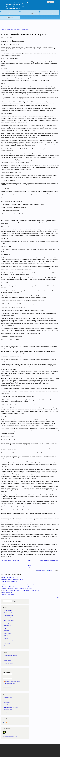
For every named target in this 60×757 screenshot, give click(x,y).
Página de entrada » (6, 29)
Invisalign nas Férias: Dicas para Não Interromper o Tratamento (18, 586)
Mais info (18, 8)
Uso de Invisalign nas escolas (9, 581)
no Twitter (50, 570)
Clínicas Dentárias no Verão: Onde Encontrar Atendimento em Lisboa (19, 585)
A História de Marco (7, 592)
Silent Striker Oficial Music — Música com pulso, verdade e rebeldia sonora (20, 590)
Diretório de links (7, 625)
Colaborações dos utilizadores (10, 655)
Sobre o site (10, 17)
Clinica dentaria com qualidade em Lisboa (12, 579)
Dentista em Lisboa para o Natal (10, 577)
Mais (57, 597)
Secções (5, 607)
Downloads (6, 630)
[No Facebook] (3, 722)
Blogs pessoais (7, 643)
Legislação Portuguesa (9, 620)
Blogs (49, 10)
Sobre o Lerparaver (8, 704)
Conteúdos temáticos (8, 658)
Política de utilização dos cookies (11, 707)
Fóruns (10, 13)
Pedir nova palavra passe (9, 683)
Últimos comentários (49, 13)
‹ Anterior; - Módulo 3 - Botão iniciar (11, 560)
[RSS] (6, 722)
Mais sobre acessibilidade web (10, 736)
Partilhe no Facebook (41, 570)
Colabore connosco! (8, 697)
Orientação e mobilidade (9, 612)
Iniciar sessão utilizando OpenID (12, 681)
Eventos (30, 10)
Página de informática (9, 628)
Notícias (10, 10)
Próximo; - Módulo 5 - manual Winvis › (48, 560)
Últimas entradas (30, 13)
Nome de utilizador (7, 672)
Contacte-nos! (7, 702)
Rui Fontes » (14, 29)
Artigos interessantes (8, 615)
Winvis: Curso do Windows (23, 29)
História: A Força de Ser (8, 594)
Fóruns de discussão (8, 640)
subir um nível (29, 564)
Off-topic (6, 645)
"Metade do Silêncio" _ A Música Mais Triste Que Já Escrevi (17, 588)
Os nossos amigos (8, 617)
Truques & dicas (7, 633)
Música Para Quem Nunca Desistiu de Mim (13, 583)
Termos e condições (8, 709)
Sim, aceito (50, 2)
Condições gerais (7, 712)
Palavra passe (6, 676)
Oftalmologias (7, 623)
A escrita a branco (8, 610)
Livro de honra (7, 700)
